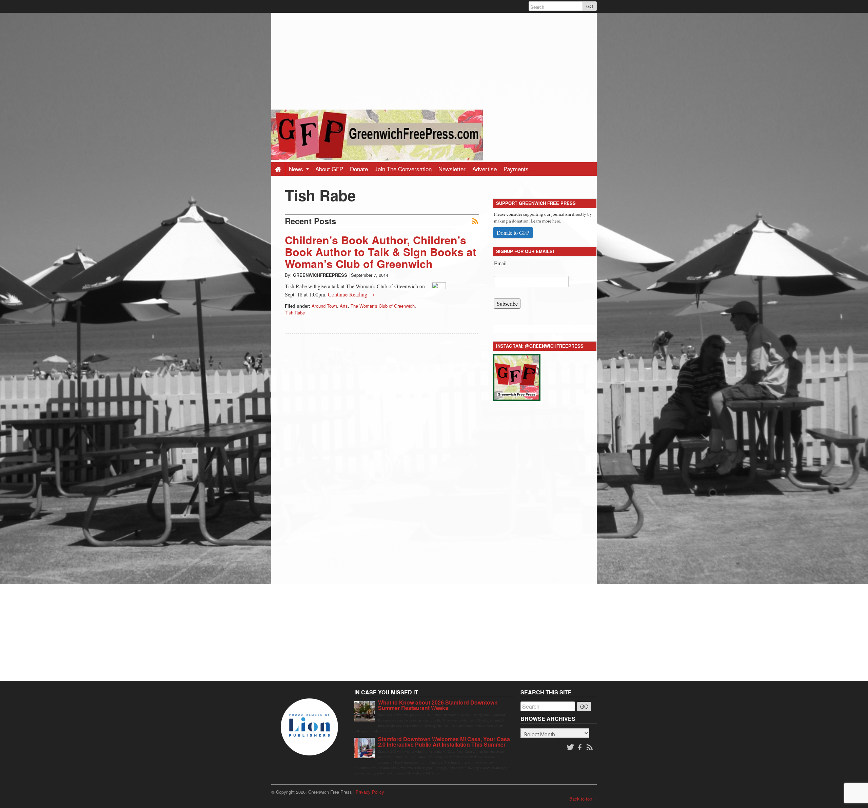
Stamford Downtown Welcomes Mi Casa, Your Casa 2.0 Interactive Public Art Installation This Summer (444, 741)
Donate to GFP (513, 232)
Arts (344, 306)
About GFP (329, 169)
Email (500, 263)
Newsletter (452, 169)
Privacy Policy (370, 792)
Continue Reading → (351, 294)
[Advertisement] (434, 60)
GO (589, 6)
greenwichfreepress (320, 275)
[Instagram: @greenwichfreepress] (516, 376)
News (297, 169)
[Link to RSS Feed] (590, 748)
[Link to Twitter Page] (570, 748)
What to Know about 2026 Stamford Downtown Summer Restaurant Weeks (438, 705)
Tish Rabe (295, 312)
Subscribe (507, 303)
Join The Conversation (403, 169)
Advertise (484, 169)
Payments (516, 169)
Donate (359, 169)
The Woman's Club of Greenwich (383, 306)
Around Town (324, 306)
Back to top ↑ (583, 798)
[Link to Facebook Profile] (580, 748)
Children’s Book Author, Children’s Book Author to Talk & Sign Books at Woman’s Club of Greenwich (380, 251)
